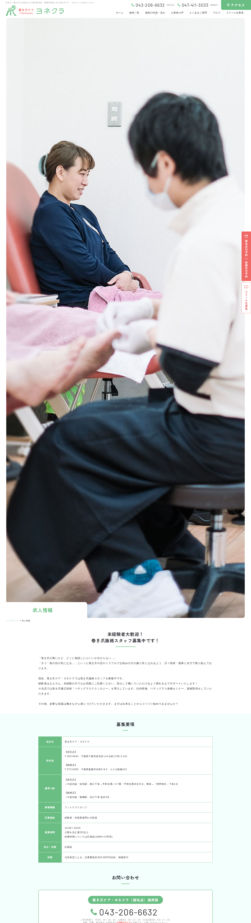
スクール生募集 (235, 12)
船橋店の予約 (246, 269)
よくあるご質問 (198, 12)
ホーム (120, 12)
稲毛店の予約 (246, 248)
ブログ (216, 12)
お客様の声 (177, 12)
